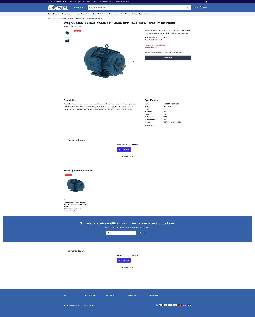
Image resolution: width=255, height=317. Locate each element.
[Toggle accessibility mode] (206, 1)
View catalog (77, 7)
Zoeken (188, 7)
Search (66, 295)
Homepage (51, 18)
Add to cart (168, 58)
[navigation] (67, 33)
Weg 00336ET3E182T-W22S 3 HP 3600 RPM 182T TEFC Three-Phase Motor (76, 204)
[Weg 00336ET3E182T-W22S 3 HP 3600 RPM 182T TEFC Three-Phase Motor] (76, 185)
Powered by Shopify (87, 305)
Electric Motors (53, 14)
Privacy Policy (153, 295)
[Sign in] (196, 7)
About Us (124, 14)
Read (148, 125)
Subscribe (143, 233)
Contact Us (133, 14)
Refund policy (110, 295)
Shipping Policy (133, 295)
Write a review (124, 149)
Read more (184, 33)
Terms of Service (90, 295)
